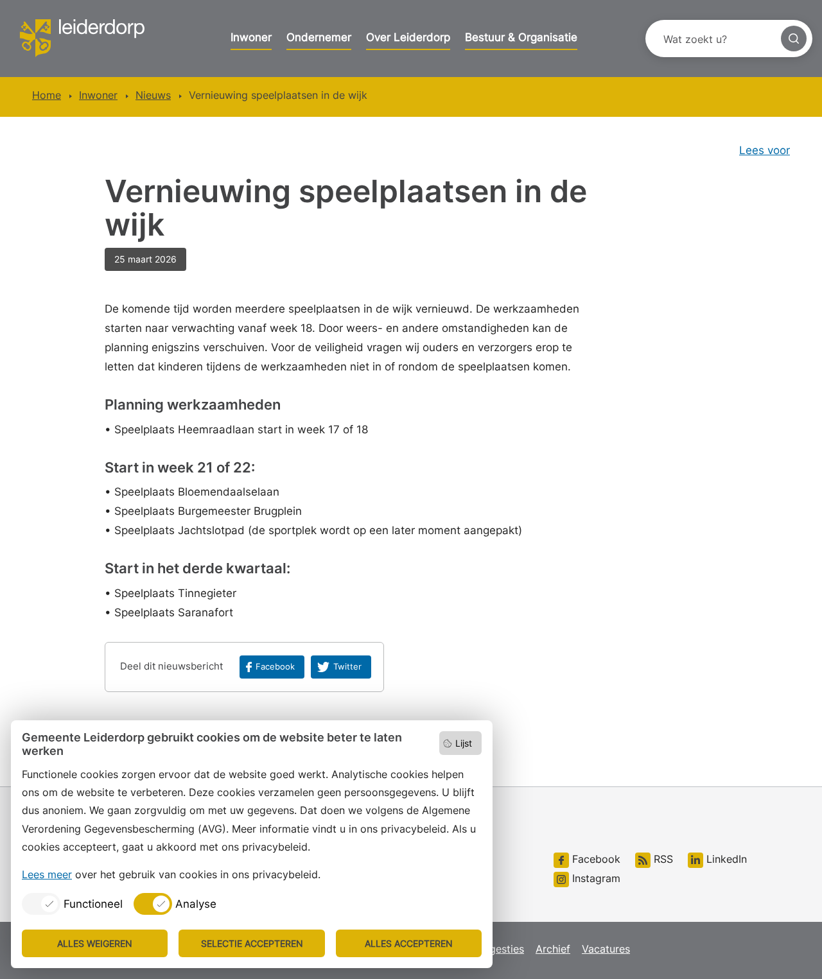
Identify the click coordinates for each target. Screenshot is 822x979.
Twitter (347, 666)
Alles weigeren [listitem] (94, 943)
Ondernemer (318, 37)
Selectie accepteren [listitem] (252, 943)
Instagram (594, 878)
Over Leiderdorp (408, 37)
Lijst (463, 743)
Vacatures (606, 948)
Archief (553, 948)
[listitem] (72, 904)
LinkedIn (725, 859)
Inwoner (251, 37)
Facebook (275, 666)
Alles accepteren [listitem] (409, 943)
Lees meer (47, 874)
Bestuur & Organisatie (521, 37)
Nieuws (153, 95)
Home (46, 95)
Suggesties (497, 948)
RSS (662, 859)
